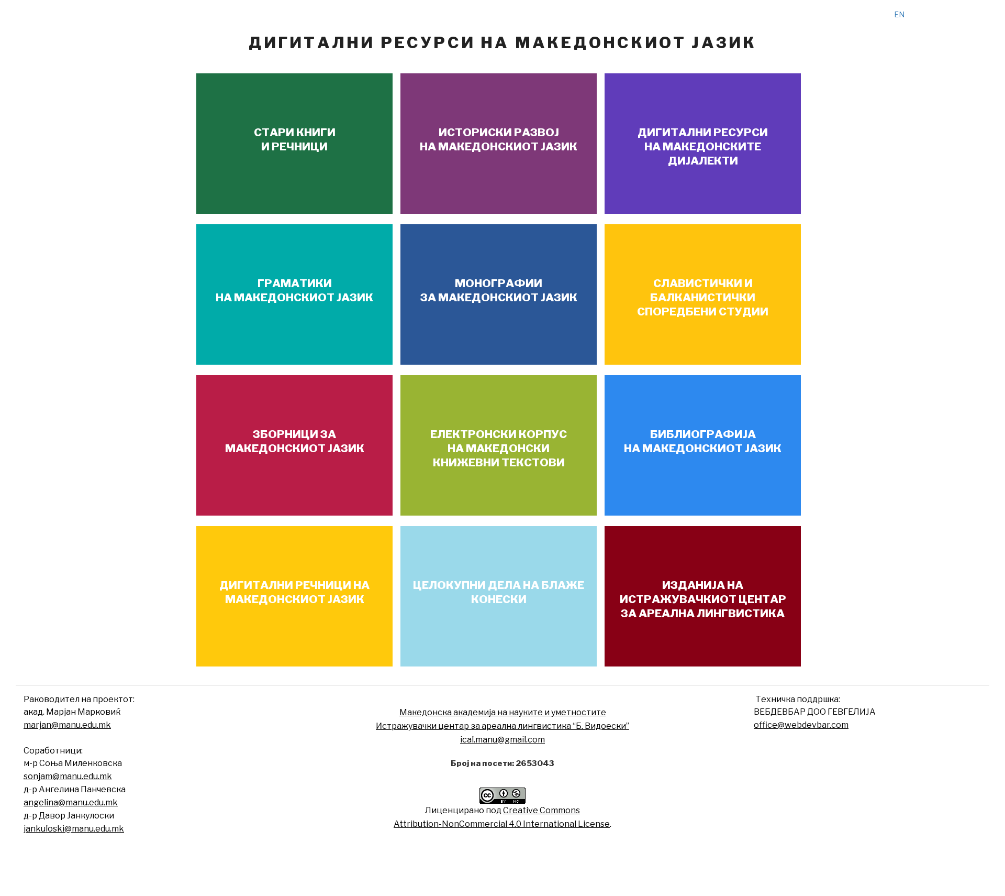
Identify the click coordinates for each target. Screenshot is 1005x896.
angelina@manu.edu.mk (71, 802)
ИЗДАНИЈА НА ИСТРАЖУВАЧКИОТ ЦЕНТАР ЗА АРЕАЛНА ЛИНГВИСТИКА (703, 599)
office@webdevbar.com (801, 725)
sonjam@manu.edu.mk (68, 776)
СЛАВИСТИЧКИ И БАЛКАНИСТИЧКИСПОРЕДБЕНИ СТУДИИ (702, 298)
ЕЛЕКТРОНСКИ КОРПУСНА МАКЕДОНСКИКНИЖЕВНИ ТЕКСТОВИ (498, 448)
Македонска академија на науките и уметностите (502, 712)
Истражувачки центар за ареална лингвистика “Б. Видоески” (502, 726)
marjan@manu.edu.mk (67, 725)
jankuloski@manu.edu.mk (74, 829)
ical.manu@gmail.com (502, 740)
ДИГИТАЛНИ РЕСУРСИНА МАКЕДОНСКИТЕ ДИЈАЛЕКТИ (703, 147)
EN (899, 14)
